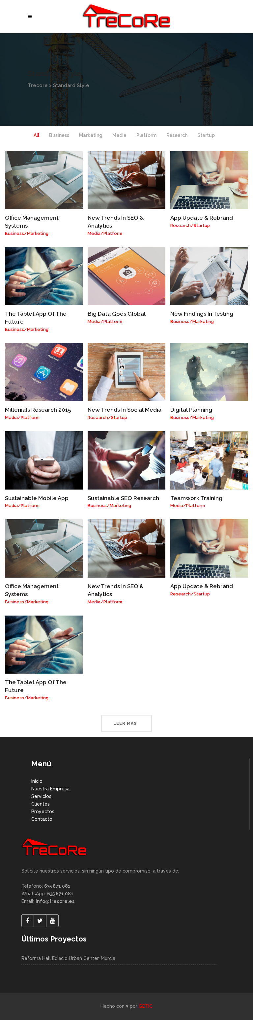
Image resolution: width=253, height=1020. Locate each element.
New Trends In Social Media (124, 409)
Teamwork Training (196, 498)
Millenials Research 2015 (38, 409)
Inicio (36, 781)
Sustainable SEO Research (123, 498)
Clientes (40, 804)
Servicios (41, 796)
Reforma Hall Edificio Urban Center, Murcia (68, 958)
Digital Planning (191, 409)
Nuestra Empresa (50, 788)
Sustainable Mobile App (37, 498)
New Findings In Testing (201, 313)
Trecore (38, 85)
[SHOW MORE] (126, 723)
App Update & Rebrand (201, 217)
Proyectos (42, 811)
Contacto (41, 819)
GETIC (146, 1006)
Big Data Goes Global (117, 313)
